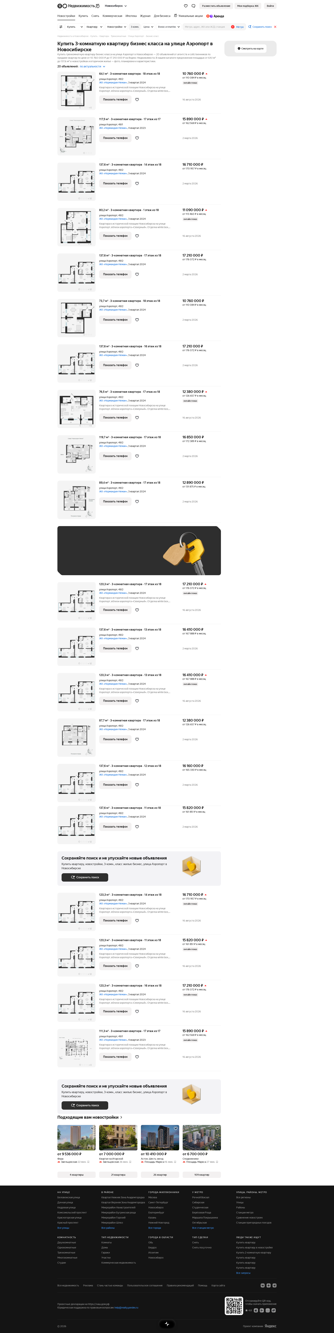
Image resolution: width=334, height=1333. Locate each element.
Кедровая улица (66, 1207)
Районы (240, 1207)
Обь (150, 1242)
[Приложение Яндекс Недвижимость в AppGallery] (268, 1310)
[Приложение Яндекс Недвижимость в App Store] (256, 1310)
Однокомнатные (66, 1247)
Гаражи (105, 1252)
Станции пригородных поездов (254, 1222)
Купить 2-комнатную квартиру (253, 1252)
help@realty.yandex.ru (126, 1307)
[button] (193, 6)
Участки (105, 1257)
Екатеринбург (156, 1212)
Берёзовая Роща (201, 1212)
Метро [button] (240, 27)
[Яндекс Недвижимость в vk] (263, 1285)
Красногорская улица (69, 1217)
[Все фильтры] (60, 26)
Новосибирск (156, 1207)
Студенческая (200, 1207)
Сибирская (198, 1202)
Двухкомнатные (66, 1242)
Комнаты (106, 1242)
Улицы (240, 1202)
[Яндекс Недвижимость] (78, 5)
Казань (152, 1217)
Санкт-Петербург (158, 1202)
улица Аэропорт (108, 79)
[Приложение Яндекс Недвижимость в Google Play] (262, 1310)
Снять (195, 1242)
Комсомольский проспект (72, 1212)
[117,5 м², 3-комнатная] (78, 138)
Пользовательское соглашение (145, 1285)
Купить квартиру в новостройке (254, 1247)
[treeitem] (67, 16)
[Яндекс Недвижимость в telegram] (274, 1285)
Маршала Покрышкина (205, 1217)
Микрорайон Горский (113, 1217)
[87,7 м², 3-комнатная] (78, 739)
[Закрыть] (275, 26)
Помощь (202, 1285)
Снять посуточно (202, 1247)
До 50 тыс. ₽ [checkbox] (96, 555)
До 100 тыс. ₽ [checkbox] (142, 555)
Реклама (88, 1285)
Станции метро (244, 1212)
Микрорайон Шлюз (112, 1222)
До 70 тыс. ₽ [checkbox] (118, 555)
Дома (104, 1247)
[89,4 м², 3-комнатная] (78, 502)
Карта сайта (218, 1285)
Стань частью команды (110, 1285)
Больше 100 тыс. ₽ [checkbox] (77, 566)
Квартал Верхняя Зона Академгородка (123, 1202)
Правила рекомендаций (180, 1285)
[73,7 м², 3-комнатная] (78, 320)
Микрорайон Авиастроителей (118, 1207)
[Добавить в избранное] (137, 99)
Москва (152, 1197)
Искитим (153, 1252)
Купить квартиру (246, 1242)
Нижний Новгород (158, 1222)
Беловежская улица (68, 1197)
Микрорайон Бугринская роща (118, 1212)
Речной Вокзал (200, 1197)
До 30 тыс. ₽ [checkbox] (73, 555)
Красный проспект (67, 1222)
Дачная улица (65, 1202)
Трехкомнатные (66, 1252)
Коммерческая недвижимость (118, 1262)
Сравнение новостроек (249, 1217)
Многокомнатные (67, 1257)
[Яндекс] (270, 1326)
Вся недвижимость (68, 1285)
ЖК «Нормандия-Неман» (113, 82)
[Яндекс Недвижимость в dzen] (269, 1285)
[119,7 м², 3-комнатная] (78, 456)
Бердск (152, 1247)
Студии (61, 1262)
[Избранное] (186, 6)
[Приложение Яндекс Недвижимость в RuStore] (274, 1310)
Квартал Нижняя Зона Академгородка (122, 1197)
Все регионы (243, 1197)
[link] (270, 6)
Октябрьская (199, 1222)
